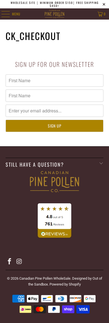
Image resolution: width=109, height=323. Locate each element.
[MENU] (2, 14)
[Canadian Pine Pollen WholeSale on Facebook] (10, 262)
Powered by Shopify (65, 284)
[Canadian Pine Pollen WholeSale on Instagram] (19, 262)
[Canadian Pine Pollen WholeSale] (54, 14)
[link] (55, 198)
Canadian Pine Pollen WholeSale (44, 278)
